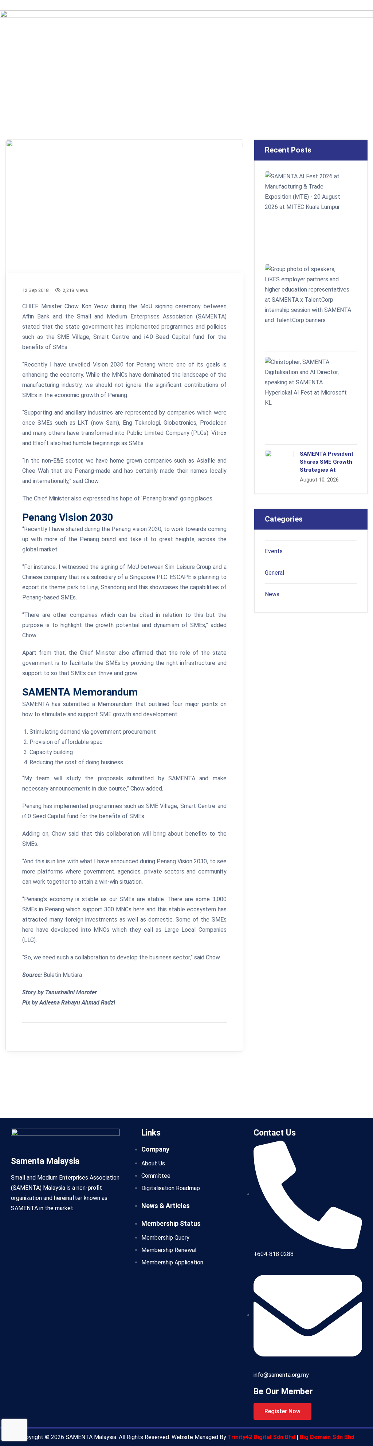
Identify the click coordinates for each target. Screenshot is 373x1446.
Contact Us (275, 1133)
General (274, 572)
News (272, 594)
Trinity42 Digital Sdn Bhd (262, 1437)
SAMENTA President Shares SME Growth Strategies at (327, 462)
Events (274, 551)
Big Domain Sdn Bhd (327, 1437)
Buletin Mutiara (62, 974)
